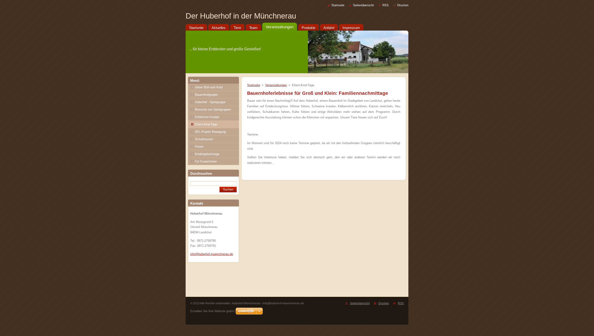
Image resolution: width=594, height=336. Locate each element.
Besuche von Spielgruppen (213, 109)
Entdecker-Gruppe (207, 117)
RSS (385, 5)
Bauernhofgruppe (206, 94)
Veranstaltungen (276, 85)
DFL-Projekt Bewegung (210, 131)
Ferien (199, 146)
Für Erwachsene (206, 161)
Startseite (337, 5)
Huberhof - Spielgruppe (210, 102)
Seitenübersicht (363, 5)
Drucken (402, 5)
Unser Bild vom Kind (209, 87)
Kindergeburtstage (207, 154)
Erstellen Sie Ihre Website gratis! (212, 311)
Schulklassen (204, 139)
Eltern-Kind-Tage (206, 124)
